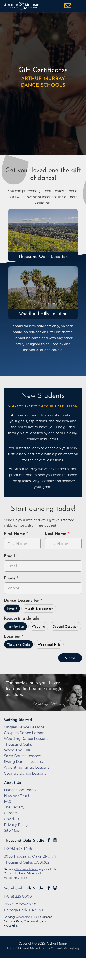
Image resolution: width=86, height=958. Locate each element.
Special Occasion (65, 626)
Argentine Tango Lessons (26, 767)
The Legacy (14, 807)
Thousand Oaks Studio (24, 841)
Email (10, 556)
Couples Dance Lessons (25, 733)
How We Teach (17, 795)
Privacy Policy (16, 824)
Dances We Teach (20, 790)
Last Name (56, 534)
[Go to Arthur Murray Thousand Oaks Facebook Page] (48, 840)
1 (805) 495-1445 (18, 848)
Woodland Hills (49, 645)
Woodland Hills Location (43, 314)
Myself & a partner (39, 609)
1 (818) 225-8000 (18, 896)
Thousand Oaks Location (43, 257)
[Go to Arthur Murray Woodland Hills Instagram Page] (55, 888)
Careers (11, 813)
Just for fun (15, 626)
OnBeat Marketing (65, 948)
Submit (70, 658)
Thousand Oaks (18, 645)
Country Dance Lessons (25, 773)
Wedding (38, 626)
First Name (15, 534)
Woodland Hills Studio (24, 888)
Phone (10, 578)
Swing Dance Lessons (23, 761)
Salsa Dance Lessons (22, 756)
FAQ (8, 801)
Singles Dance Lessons (24, 727)
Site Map (12, 830)
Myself (12, 609)
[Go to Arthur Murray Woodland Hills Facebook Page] (48, 888)
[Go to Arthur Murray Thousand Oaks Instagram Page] (55, 840)
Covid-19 (11, 819)
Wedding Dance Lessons (26, 738)
